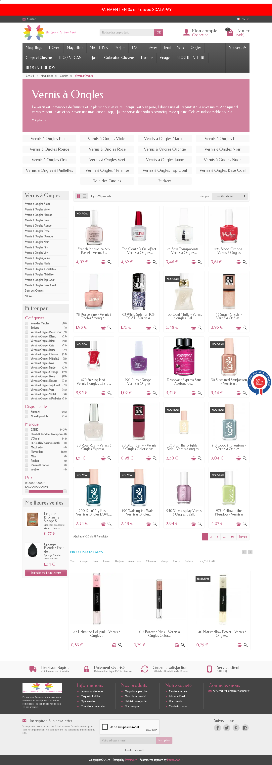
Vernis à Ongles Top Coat (39, 280)
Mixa (33, 456)
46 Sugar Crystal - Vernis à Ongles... (229, 316)
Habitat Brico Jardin (136, 701)
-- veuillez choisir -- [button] (225, 196)
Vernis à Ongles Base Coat (40, 285)
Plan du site (175, 701)
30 (232, 536)
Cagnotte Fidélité (91, 696)
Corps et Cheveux (39, 57)
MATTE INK (99, 47)
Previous (244, 552)
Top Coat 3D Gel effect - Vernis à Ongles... (139, 251)
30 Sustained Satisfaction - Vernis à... (229, 382)
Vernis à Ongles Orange (39, 236)
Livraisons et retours (92, 691)
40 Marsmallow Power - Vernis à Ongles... (222, 634)
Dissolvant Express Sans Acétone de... (184, 382)
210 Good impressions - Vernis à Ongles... (229, 447)
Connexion (200, 35)
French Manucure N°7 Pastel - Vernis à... (93, 251)
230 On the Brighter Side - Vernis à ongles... (184, 447)
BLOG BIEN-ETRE (190, 57)
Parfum (119, 47)
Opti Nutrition (88, 701)
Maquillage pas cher (136, 691)
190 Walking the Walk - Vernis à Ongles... (139, 513)
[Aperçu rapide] (109, 262)
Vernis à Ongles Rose (37, 231)
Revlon (35, 460)
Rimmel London (40, 465)
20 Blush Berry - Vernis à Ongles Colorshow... (139, 447)
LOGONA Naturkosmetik (45, 443)
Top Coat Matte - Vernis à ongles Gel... (184, 316)
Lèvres (152, 47)
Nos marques (132, 706)
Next (250, 552)
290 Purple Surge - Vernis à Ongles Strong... (139, 383)
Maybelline (75, 47)
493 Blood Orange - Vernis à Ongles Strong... (229, 252)
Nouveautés (237, 47)
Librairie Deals (177, 696)
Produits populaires (86, 552)
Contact (31, 19)
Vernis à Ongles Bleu (37, 220)
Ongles (196, 47)
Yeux (180, 47)
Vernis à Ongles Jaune (37, 258)
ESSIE (136, 47)
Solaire (189, 561)
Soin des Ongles (34, 290)
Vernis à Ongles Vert (36, 252)
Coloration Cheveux (119, 57)
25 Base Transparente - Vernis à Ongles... (184, 251)
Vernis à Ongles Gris (36, 247)
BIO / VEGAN (70, 57)
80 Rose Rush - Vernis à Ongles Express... (93, 447)
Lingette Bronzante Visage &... (51, 517)
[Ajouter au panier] (103, 262)
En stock (35, 412)
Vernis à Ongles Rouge (38, 225)
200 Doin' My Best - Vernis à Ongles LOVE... (94, 513)
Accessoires (134, 561)
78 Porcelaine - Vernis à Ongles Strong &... (94, 316)
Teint (167, 47)
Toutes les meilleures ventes (46, 573)
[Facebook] (217, 727)
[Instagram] (245, 727)
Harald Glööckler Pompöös (47, 434)
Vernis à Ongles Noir (37, 242)
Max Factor (37, 447)
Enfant (93, 57)
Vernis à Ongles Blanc (37, 204)
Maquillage (34, 47)
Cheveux (151, 561)
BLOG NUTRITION (41, 67)
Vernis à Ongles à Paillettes (40, 269)
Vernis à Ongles (42, 195)
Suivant (243, 536)
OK (159, 32)
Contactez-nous (178, 706)
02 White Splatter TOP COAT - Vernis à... (139, 316)
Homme (147, 57)
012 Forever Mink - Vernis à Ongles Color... (159, 634)
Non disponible (39, 416)
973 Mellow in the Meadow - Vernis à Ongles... (229, 514)
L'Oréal (54, 47)
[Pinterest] (236, 727)
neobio (35, 469)
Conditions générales (93, 706)
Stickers (29, 296)
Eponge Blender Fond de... (54, 548)
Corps (176, 561)
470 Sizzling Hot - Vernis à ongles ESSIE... (94, 382)
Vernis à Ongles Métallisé (39, 274)
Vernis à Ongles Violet (37, 209)
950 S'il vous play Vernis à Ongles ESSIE (184, 513)
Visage (165, 57)
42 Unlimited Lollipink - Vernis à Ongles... (96, 634)
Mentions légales (178, 691)
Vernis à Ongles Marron (38, 215)
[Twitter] (226, 727)
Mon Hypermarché (135, 696)
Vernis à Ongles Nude (37, 263)
